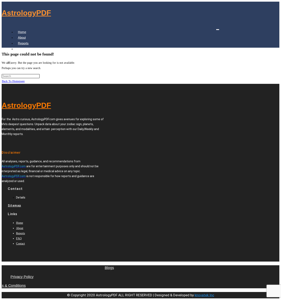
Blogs (109, 268)
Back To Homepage (13, 81)
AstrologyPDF (26, 13)
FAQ (21, 49)
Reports (23, 43)
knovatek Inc (204, 295)
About (22, 37)
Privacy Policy (22, 277)
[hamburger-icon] (217, 29)
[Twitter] (17, 142)
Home (22, 32)
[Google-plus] (21, 142)
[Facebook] (13, 142)
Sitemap (14, 205)
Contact (20, 243)
